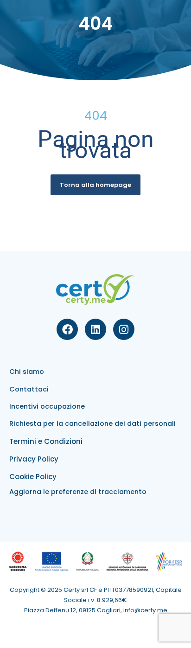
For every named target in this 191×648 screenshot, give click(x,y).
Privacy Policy (33, 459)
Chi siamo (26, 371)
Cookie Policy (33, 476)
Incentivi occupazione (47, 406)
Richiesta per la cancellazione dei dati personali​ (92, 423)
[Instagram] (123, 329)
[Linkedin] (95, 329)
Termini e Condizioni (46, 441)
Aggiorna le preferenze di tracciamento (77, 491)
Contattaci (29, 389)
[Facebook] (67, 329)
